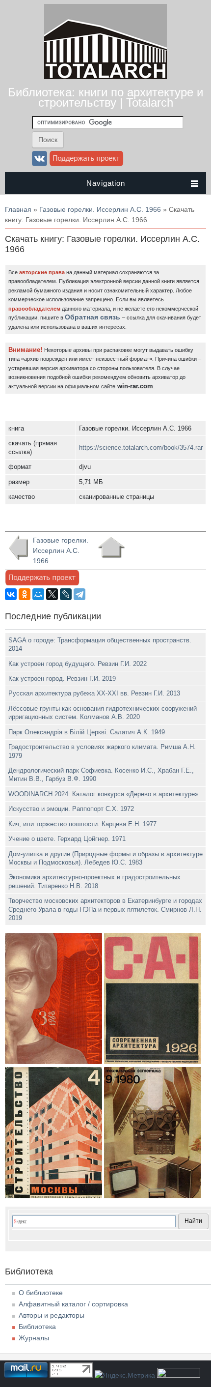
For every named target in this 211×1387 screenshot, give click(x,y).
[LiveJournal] (66, 594)
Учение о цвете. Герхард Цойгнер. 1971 (67, 838)
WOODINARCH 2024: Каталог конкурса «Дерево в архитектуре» (103, 794)
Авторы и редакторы (51, 1315)
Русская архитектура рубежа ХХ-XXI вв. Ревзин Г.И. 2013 (94, 693)
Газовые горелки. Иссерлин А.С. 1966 (100, 209)
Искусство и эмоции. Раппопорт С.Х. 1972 (71, 808)
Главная (18, 209)
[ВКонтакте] (11, 594)
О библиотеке (41, 1293)
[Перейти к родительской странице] (111, 547)
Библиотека (37, 1326)
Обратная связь (92, 317)
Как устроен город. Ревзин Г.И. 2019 (62, 678)
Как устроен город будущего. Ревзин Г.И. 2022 (77, 663)
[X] (52, 594)
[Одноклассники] (24, 594)
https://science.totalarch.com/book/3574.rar (141, 447)
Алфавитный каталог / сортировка (73, 1304)
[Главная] (105, 77)
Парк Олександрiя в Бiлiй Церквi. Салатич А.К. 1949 (86, 732)
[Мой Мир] (38, 594)
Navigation (105, 183)
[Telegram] (79, 594)
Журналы (34, 1338)
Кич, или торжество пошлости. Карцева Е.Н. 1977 (82, 824)
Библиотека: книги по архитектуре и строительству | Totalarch (105, 97)
